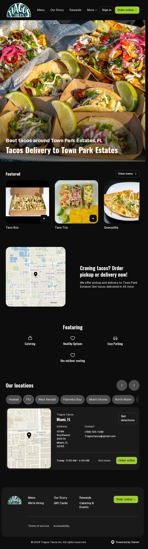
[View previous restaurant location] (121, 385)
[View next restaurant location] (134, 385)
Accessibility (61, 526)
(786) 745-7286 (94, 432)
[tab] (14, 399)
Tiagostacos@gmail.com (100, 436)
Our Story (57, 10)
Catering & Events (86, 505)
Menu (41, 10)
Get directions (128, 418)
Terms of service (38, 526)
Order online (126, 460)
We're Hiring (36, 503)
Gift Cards (61, 503)
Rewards (75, 10)
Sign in (106, 10)
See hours (104, 460)
